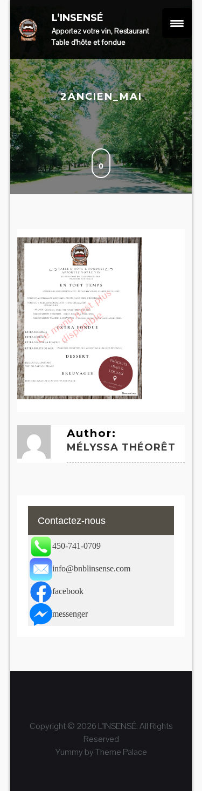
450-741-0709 (76, 545)
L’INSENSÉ (77, 18)
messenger (70, 613)
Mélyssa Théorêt (121, 447)
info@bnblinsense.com (91, 568)
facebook (67, 591)
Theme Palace (121, 752)
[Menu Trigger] (177, 23)
